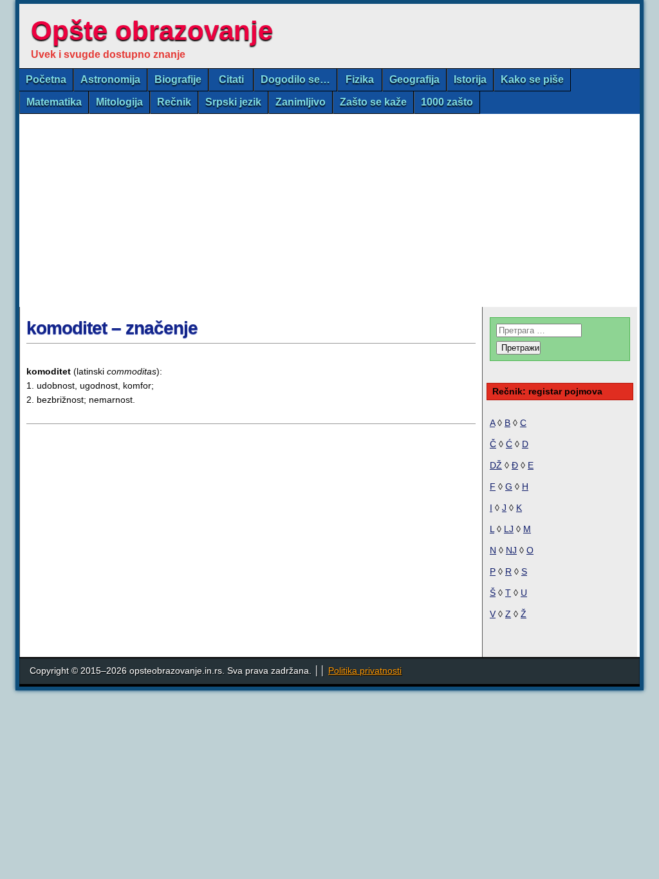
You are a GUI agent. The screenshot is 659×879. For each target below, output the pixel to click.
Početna (46, 79)
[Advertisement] (329, 210)
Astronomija (110, 79)
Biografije (177, 79)
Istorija (470, 79)
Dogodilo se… (295, 79)
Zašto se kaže (373, 102)
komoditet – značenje (112, 328)
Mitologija (119, 102)
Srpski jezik (233, 102)
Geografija (414, 79)
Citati (231, 79)
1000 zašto (447, 102)
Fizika (360, 79)
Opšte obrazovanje (152, 30)
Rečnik (174, 102)
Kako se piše (532, 79)
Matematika (54, 102)
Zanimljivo (300, 102)
